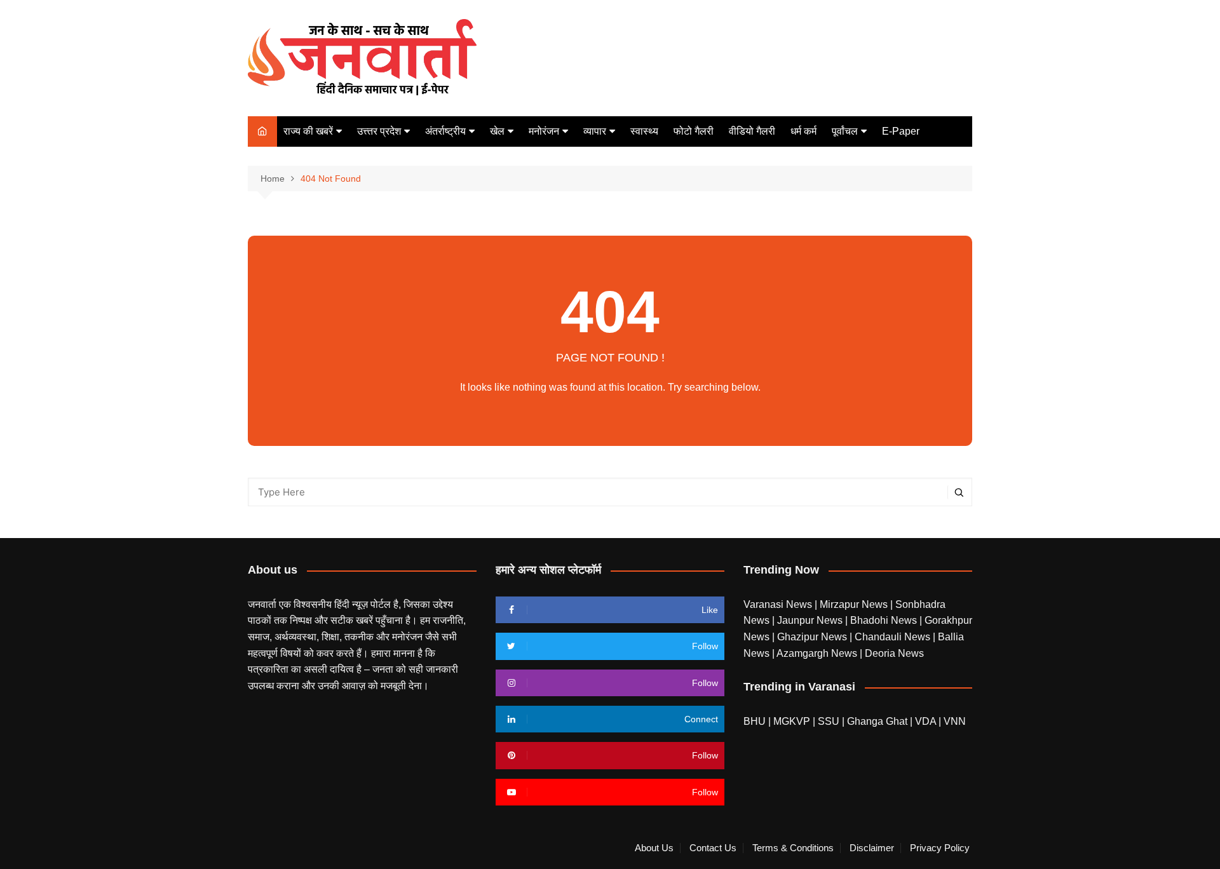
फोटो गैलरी (694, 131)
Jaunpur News (811, 620)
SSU (830, 721)
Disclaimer (872, 848)
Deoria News (894, 653)
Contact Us (712, 848)
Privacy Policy (940, 848)
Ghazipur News (813, 636)
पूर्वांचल (845, 131)
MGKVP (791, 721)
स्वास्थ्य (644, 131)
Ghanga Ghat (877, 721)
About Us (654, 848)
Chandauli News (894, 636)
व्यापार (594, 131)
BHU (754, 721)
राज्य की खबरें (308, 131)
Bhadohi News (884, 620)
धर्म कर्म (803, 131)
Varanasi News (779, 604)
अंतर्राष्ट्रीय (445, 131)
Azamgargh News (818, 653)
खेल (497, 131)
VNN (955, 721)
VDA (927, 721)
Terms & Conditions (793, 848)
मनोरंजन (544, 131)
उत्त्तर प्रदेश (379, 131)
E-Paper (900, 131)
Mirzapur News (855, 604)
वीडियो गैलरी (752, 131)
